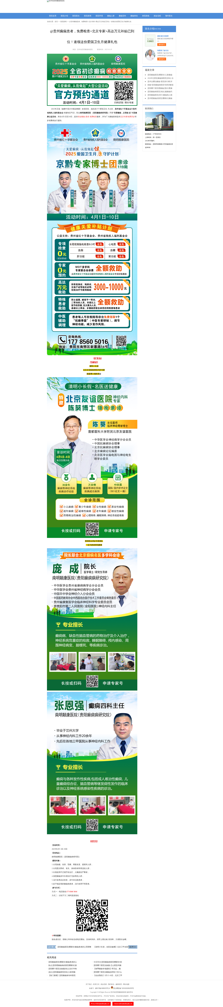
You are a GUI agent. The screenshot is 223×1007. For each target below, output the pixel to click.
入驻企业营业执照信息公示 (123, 1004)
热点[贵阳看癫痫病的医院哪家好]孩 (62, 965)
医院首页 (52, 16)
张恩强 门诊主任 (163, 50)
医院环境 (99, 16)
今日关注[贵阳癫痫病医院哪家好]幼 (108, 962)
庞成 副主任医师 (163, 36)
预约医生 (169, 16)
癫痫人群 (110, 16)
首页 (56, 21)
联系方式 (96, 984)
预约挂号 (162, 44)
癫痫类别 (134, 16)
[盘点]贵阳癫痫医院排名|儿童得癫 (61, 972)
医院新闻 (87, 16)
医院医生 (76, 16)
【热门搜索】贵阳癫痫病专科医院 (61, 975)
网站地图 (126, 984)
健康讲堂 (119, 984)
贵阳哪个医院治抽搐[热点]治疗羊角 (62, 969)
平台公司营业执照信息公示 (100, 1004)
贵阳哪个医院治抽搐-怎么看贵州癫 (107, 965)
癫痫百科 (122, 16)
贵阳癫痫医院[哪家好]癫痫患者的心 (62, 962)
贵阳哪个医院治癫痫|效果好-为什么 (108, 972)
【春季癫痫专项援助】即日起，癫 (107, 969)
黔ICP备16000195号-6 (102, 988)
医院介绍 (64, 16)
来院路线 (145, 16)
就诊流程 (157, 16)
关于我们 (89, 984)
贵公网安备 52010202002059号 (123, 988)
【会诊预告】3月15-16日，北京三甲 (108, 975)
